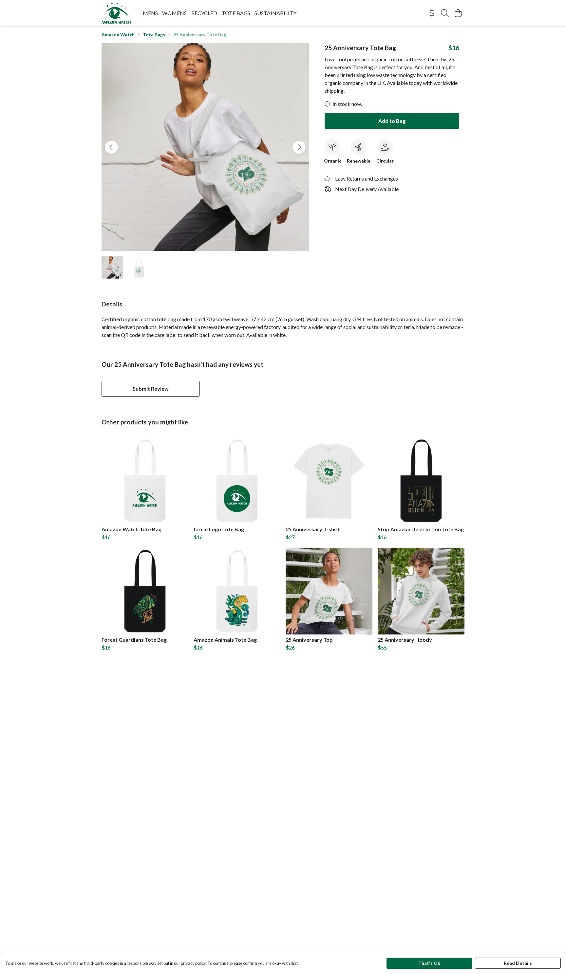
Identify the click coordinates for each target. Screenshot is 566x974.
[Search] (444, 13)
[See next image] (299, 147)
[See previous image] (111, 147)
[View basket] (457, 13)
